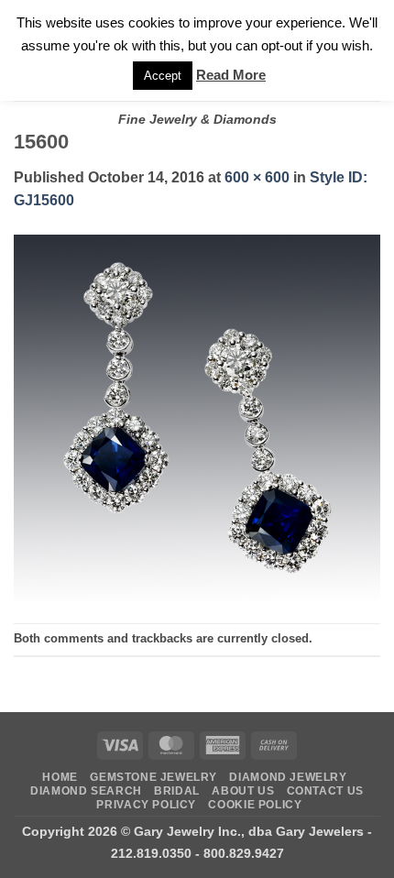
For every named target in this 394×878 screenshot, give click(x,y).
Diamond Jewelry (287, 777)
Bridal (177, 791)
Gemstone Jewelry (153, 777)
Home (59, 777)
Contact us (325, 791)
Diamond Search (86, 791)
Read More (231, 74)
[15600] (197, 416)
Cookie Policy (254, 804)
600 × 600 (257, 177)
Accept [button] (162, 75)
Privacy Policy (146, 804)
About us (243, 791)
